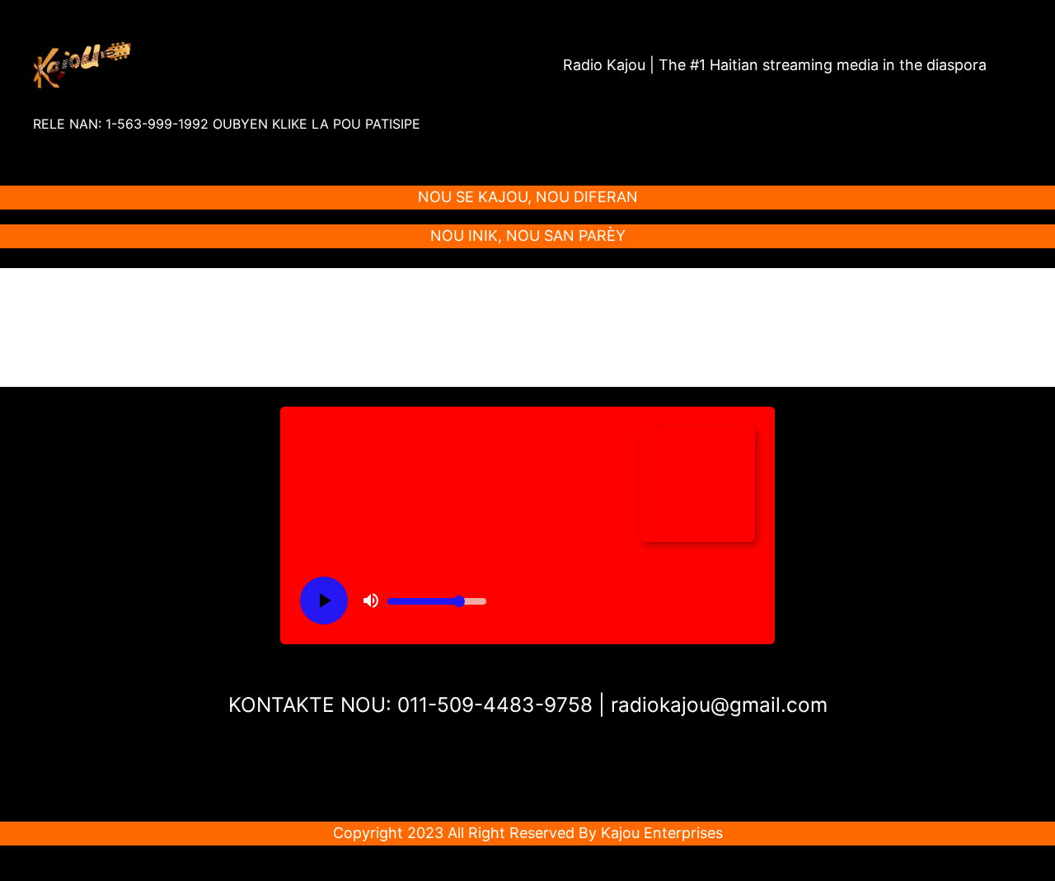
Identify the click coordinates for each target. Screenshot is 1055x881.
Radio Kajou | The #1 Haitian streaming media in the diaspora (775, 64)
